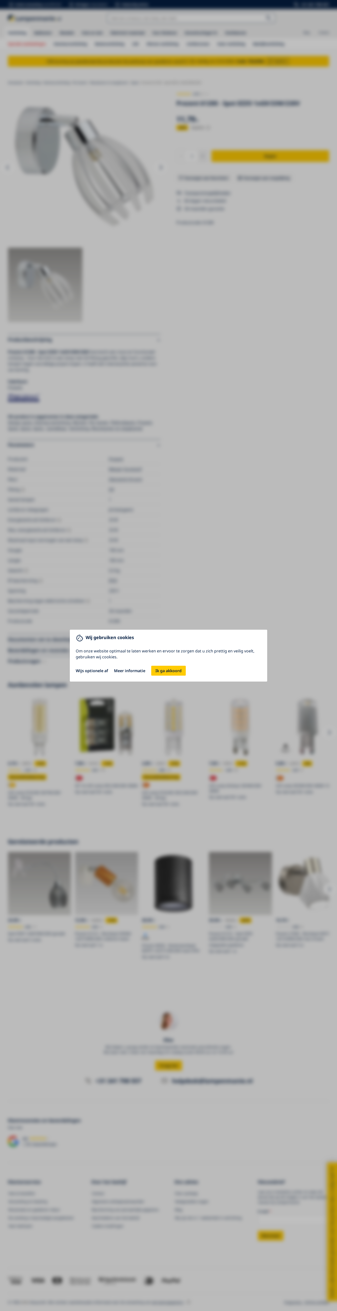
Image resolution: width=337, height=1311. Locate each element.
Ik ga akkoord (168, 670)
